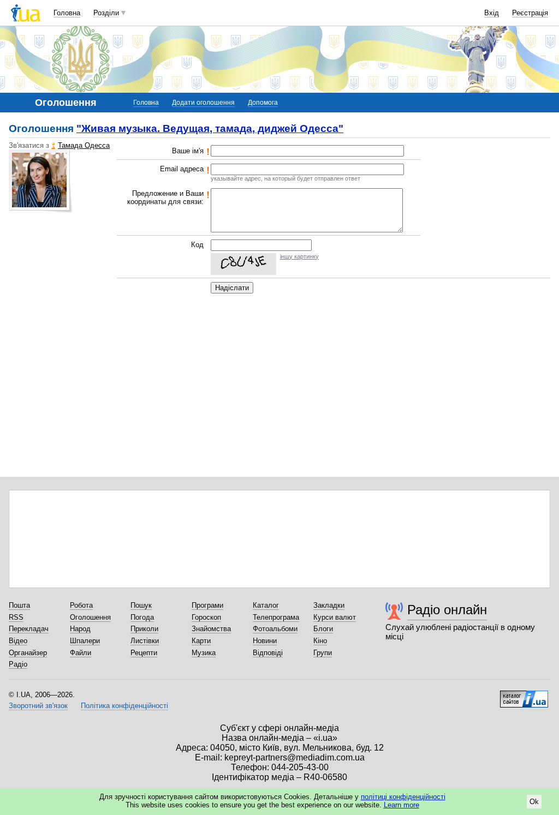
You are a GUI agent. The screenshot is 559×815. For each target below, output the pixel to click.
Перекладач (29, 629)
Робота (81, 605)
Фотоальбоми (275, 629)
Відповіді (268, 653)
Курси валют (334, 617)
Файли (80, 653)
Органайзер (28, 653)
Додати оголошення (203, 102)
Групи (322, 653)
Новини (265, 641)
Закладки (328, 605)
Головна (66, 13)
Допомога (263, 102)
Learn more (401, 805)
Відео (18, 641)
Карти (201, 641)
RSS (16, 617)
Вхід (491, 13)
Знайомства (211, 629)
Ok (534, 802)
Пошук (141, 605)
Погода (142, 617)
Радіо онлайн (447, 609)
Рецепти (143, 653)
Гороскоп (206, 617)
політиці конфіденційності (403, 797)
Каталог (266, 605)
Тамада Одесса (84, 145)
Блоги (323, 629)
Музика (204, 653)
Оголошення (90, 617)
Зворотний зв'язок (38, 706)
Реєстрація (530, 13)
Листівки (144, 641)
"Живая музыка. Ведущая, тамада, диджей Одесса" (209, 128)
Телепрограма (276, 617)
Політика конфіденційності (124, 706)
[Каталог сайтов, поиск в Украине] (524, 695)
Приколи (144, 629)
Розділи (106, 13)
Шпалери (85, 641)
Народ (80, 629)
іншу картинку (299, 256)
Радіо (18, 664)
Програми (207, 605)
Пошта (19, 605)
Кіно (320, 641)
